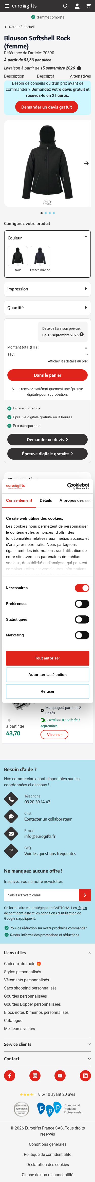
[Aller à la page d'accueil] (24, 6)
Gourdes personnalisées (25, 996)
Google (9, 918)
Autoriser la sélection (47, 674)
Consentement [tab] (19, 500)
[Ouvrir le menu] (7, 6)
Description (14, 76)
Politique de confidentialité (47, 1154)
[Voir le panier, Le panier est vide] (88, 6)
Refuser (48, 691)
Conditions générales (47, 1144)
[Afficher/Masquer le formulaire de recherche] (66, 6)
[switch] (82, 604)
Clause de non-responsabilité (47, 1174)
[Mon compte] (77, 6)
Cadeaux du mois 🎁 (22, 963)
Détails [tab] (46, 500)
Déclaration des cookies (47, 1164)
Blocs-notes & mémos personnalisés (36, 1012)
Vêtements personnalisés (26, 980)
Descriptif (45, 76)
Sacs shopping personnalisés (30, 988)
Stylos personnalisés (22, 971)
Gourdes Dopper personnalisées (32, 1004)
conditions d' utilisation (59, 913)
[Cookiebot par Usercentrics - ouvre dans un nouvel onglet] (67, 486)
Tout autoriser (47, 658)
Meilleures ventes (19, 1028)
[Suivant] (86, 163)
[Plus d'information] (78, 68)
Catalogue (13, 1020)
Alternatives (80, 76)
